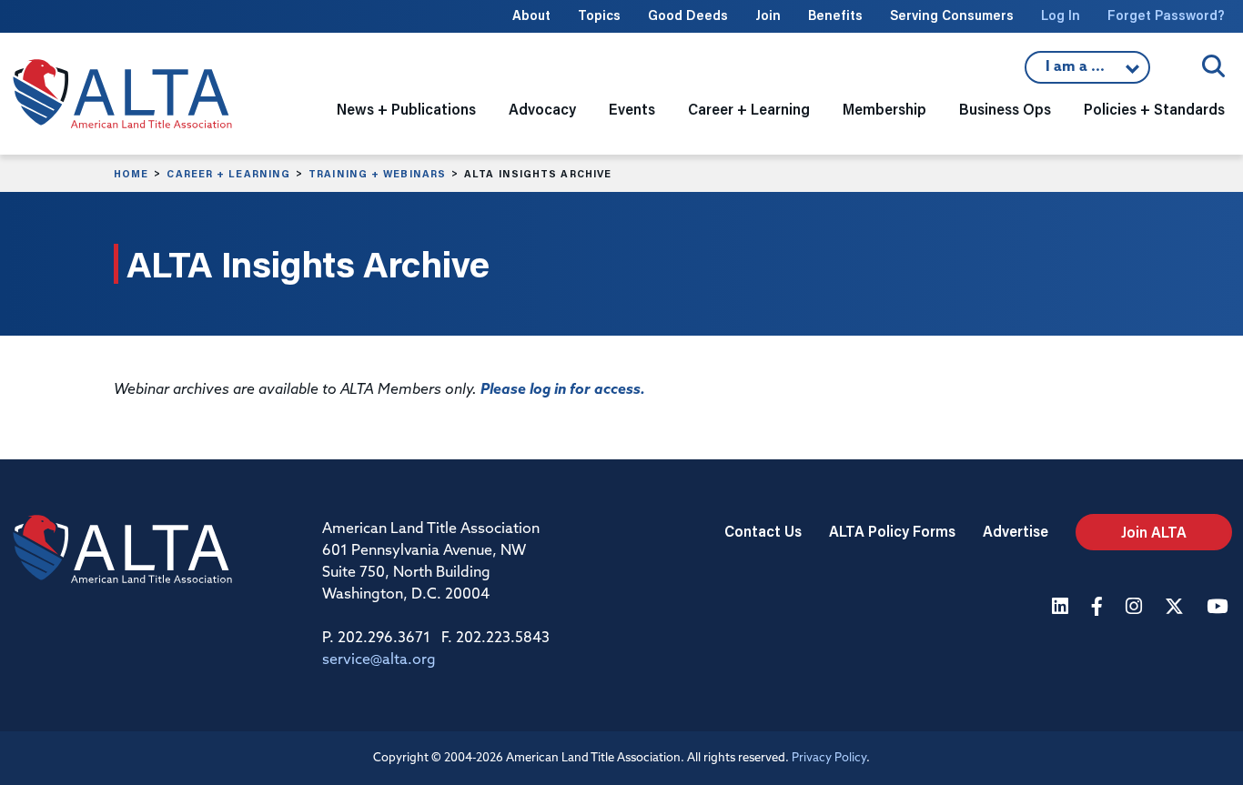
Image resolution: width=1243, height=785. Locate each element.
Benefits (835, 15)
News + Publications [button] (406, 108)
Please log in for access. (562, 390)
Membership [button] (884, 108)
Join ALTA (1154, 531)
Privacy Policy (829, 758)
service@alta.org (379, 660)
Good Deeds (688, 15)
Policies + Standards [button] (1154, 108)
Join (768, 15)
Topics (599, 15)
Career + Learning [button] (749, 108)
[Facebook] (1099, 608)
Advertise (1015, 530)
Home (131, 173)
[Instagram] (1136, 608)
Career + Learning (228, 173)
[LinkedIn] (1062, 608)
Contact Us (763, 530)
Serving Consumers (952, 15)
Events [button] (632, 108)
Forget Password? (1166, 15)
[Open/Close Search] (1213, 66)
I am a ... (1077, 72)
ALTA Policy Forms (892, 530)
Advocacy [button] (542, 108)
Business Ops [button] (1005, 108)
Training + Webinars (377, 173)
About (531, 15)
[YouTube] (1219, 608)
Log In (1060, 15)
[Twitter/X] (1176, 608)
